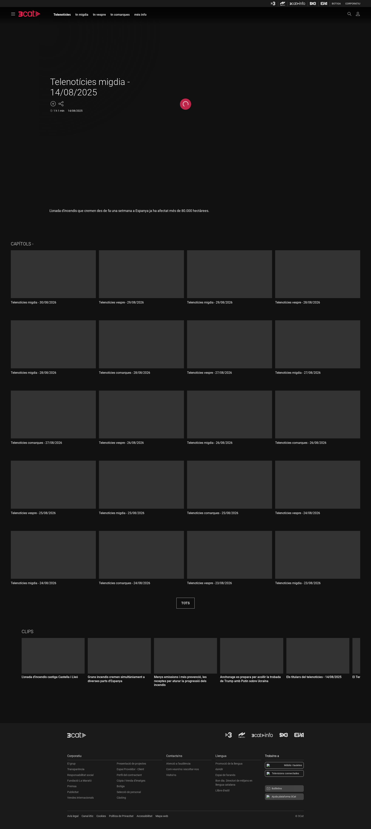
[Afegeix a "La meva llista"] (53, 104)
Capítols (21, 244)
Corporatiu (352, 3)
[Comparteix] (61, 104)
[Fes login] (358, 14)
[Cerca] (351, 14)
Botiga (336, 3)
